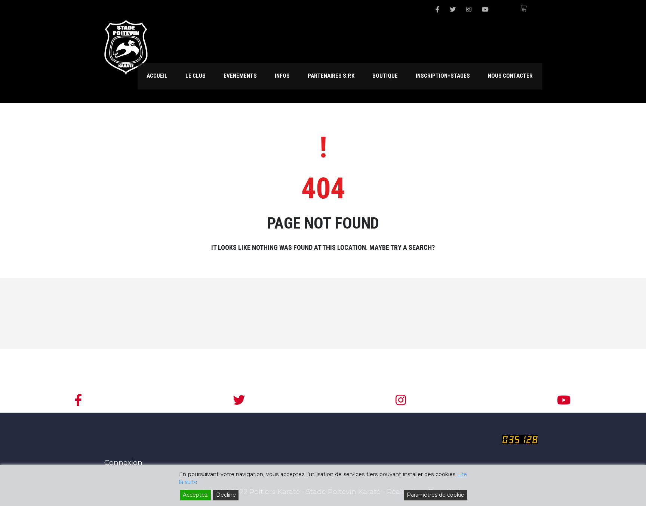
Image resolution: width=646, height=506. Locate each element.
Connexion (123, 462)
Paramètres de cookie (435, 494)
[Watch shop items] (523, 9)
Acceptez (195, 494)
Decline (226, 494)
